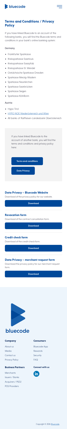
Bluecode (55, 424)
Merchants (10, 373)
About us (9, 346)
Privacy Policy (11, 359)
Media (8, 351)
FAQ (36, 359)
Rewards (38, 351)
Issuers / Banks (12, 377)
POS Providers (12, 386)
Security (37, 355)
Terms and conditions (27, 161)
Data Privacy (23, 170)
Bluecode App (41, 346)
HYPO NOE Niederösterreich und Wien (28, 113)
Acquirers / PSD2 (13, 381)
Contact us (10, 355)
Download (33, 203)
